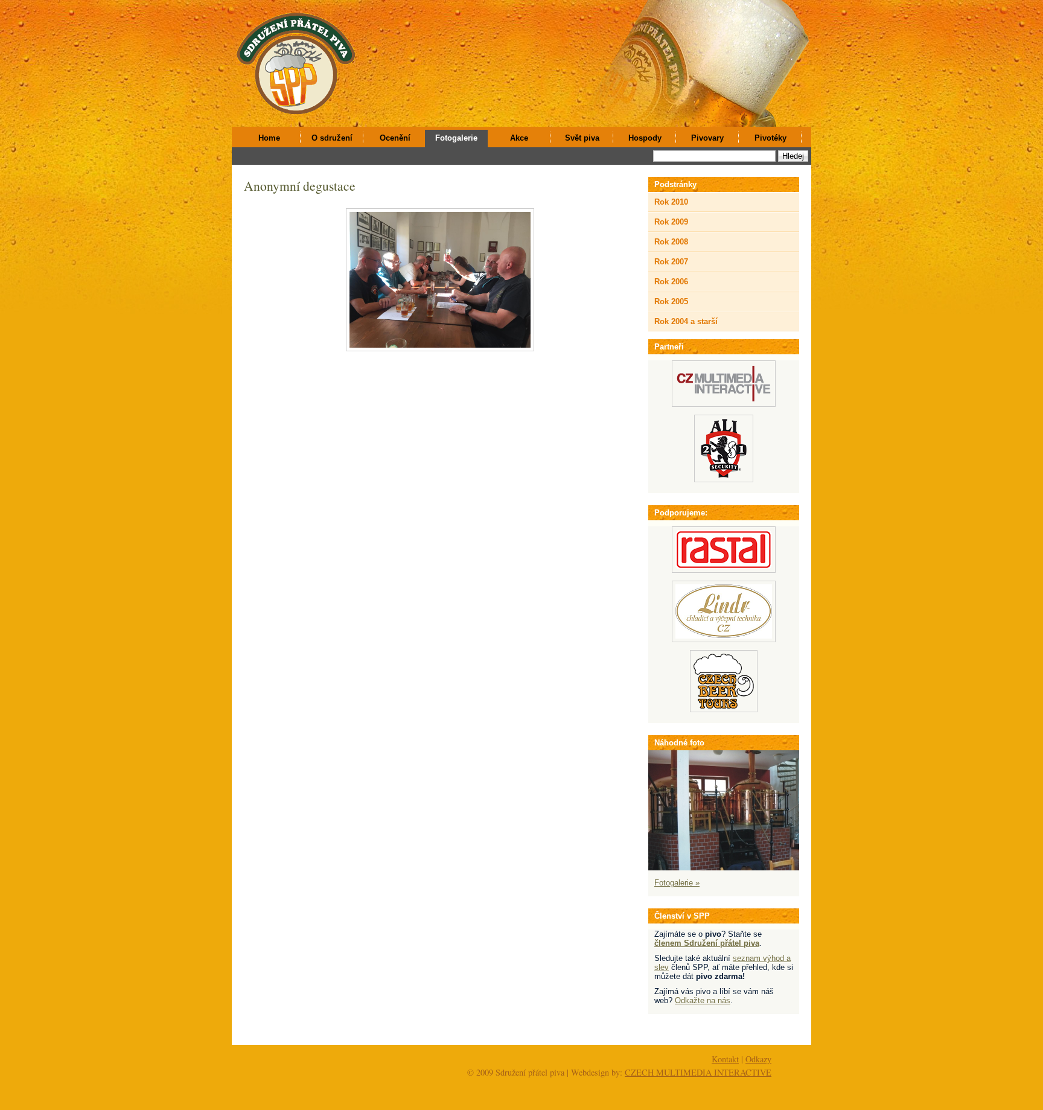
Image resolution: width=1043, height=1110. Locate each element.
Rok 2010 (671, 201)
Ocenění (395, 137)
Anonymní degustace (300, 185)
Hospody (645, 137)
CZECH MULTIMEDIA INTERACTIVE (698, 1072)
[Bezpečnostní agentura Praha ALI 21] (723, 479)
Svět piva (582, 137)
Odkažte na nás (702, 1000)
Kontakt (725, 1059)
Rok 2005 (671, 301)
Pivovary (707, 137)
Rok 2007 (671, 261)
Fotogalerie (456, 137)
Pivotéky (770, 137)
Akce (519, 137)
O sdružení (331, 137)
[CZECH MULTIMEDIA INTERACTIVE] (724, 404)
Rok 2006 (671, 281)
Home (269, 137)
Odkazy (758, 1059)
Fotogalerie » (677, 882)
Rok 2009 (671, 221)
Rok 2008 (671, 241)
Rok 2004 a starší (686, 321)
